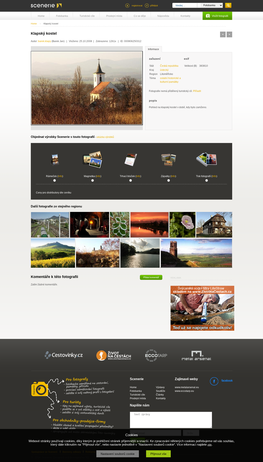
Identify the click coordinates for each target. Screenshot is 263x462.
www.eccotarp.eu (184, 391)
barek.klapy (44, 41)
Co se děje (140, 16)
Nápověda (163, 16)
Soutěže (160, 391)
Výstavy (160, 387)
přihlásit (154, 5)
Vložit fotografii (220, 16)
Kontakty (185, 16)
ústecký (164, 70)
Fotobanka (62, 16)
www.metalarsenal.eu (187, 387)
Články (160, 394)
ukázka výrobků (105, 137)
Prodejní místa (114, 16)
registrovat (137, 5)
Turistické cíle (87, 16)
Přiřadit (197, 91)
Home (41, 16)
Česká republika (169, 65)
